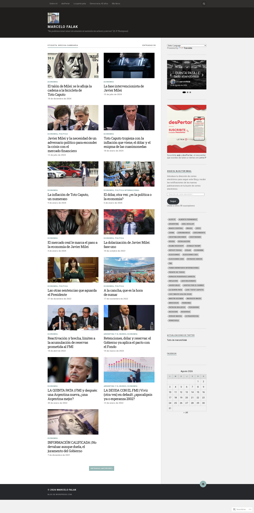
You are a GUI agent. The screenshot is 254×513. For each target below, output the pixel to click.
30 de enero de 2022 (57, 403)
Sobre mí (53, 4)
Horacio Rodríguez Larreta (182, 276)
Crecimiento (199, 233)
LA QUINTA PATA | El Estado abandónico (185, 74)
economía (198, 250)
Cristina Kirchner (177, 237)
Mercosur (174, 303)
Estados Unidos (194, 259)
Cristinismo (195, 237)
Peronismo (194, 307)
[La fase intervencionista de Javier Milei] (129, 65)
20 (186, 397)
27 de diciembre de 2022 (59, 299)
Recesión (173, 312)
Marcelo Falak (63, 27)
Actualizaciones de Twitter (181, 335)
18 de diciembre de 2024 (59, 98)
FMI (170, 263)
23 (203, 397)
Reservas (185, 312)
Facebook (172, 353)
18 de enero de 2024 (113, 151)
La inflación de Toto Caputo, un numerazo (68, 197)
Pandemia (186, 303)
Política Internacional (127, 190)
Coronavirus (184, 233)
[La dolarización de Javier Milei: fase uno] (129, 222)
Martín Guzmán (176, 298)
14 (192, 392)
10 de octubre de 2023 (114, 251)
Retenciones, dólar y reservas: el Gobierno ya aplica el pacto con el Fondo (127, 342)
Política (63, 134)
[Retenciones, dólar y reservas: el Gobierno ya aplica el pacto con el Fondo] (129, 317)
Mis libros (116, 4)
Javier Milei (174, 285)
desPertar (65, 4)
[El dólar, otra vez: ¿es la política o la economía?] (129, 174)
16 (203, 392)
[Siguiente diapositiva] (202, 75)
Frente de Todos (177, 272)
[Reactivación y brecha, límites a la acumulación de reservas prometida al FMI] (73, 317)
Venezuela (174, 320)
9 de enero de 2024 (57, 203)
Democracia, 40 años (99, 4)
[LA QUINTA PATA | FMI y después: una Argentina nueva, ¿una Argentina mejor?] (73, 369)
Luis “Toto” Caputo (194, 290)
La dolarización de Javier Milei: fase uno (127, 244)
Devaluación (184, 241)
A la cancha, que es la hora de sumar (123, 292)
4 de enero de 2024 (57, 251)
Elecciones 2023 (176, 259)
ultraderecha (192, 316)
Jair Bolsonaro (188, 281)
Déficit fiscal (175, 250)
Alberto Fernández (188, 219)
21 (192, 397)
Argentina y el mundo (115, 334)
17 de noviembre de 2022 (116, 299)
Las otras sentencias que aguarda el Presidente (72, 292)
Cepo (198, 228)
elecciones (174, 255)
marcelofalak (184, 82)
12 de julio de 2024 (57, 155)
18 (175, 397)
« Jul (185, 412)
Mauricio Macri (194, 298)
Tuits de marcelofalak (177, 340)
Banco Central (176, 228)
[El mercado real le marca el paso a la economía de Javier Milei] (73, 222)
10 (170, 392)
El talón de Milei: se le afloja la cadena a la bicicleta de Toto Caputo (70, 90)
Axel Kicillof (188, 224)
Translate (188, 48)
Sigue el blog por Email (179, 171)
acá (178, 155)
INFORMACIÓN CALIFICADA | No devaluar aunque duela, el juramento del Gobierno (72, 446)
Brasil (189, 228)
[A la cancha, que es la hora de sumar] (129, 269)
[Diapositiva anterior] (171, 75)
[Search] (204, 3)
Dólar (188, 250)
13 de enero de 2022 (113, 403)
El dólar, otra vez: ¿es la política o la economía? (127, 197)
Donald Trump (193, 246)
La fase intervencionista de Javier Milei (124, 88)
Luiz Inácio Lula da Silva (180, 294)
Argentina (173, 224)
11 (175, 392)
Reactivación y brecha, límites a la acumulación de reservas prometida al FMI (71, 342)
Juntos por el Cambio (193, 285)
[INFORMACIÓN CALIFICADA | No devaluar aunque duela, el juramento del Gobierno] (73, 422)
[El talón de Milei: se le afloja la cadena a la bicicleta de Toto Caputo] (73, 65)
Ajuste (172, 219)
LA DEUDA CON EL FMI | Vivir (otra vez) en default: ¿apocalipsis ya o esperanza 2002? (128, 394)
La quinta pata (80, 4)
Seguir (173, 201)
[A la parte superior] (203, 484)
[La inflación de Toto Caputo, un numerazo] (73, 174)
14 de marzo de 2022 (114, 351)
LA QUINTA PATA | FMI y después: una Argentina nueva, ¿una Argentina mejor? (72, 394)
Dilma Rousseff (176, 246)
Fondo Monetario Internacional (184, 268)
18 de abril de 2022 (57, 351)
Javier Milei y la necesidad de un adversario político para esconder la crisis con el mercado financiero (72, 144)
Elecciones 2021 (190, 255)
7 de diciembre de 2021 (59, 455)
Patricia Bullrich (177, 307)
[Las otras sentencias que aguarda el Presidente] (73, 269)
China (171, 233)
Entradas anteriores (102, 468)
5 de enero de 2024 (113, 203)
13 (186, 392)
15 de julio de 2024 (113, 94)
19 (181, 397)
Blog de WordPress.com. (60, 494)
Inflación (173, 281)
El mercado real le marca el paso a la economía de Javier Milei (72, 244)
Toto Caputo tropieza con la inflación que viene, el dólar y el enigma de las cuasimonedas (127, 142)
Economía (53, 82)
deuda (172, 241)
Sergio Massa (175, 316)
